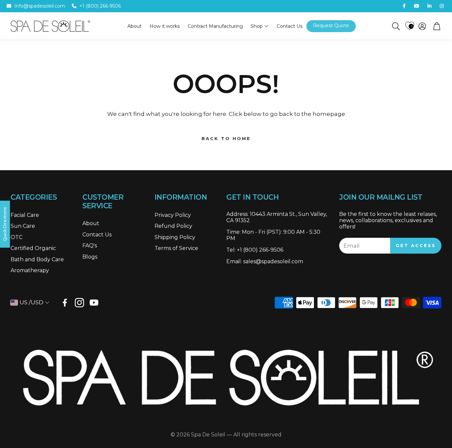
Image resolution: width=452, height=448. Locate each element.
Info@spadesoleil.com (39, 6)
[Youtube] (94, 302)
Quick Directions (4, 224)
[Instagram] (79, 302)
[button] (395, 26)
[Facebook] (64, 302)
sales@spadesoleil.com (273, 261)
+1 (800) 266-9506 (100, 6)
